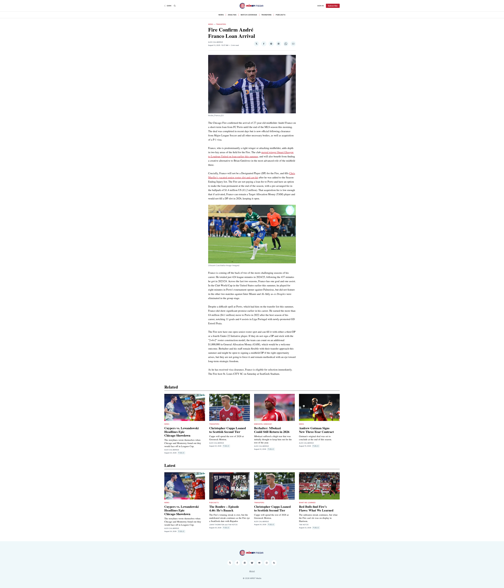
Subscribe (333, 6)
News (221, 15)
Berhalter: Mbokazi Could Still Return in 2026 (271, 430)
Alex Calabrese (215, 42)
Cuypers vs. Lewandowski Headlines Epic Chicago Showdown (181, 432)
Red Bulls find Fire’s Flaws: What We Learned (316, 508)
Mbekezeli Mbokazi (263, 424)
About (252, 571)
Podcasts (280, 15)
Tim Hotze (232, 525)
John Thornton (216, 525)
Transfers (266, 15)
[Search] (175, 6)
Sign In (320, 6)
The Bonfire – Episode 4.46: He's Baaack (224, 508)
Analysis (232, 15)
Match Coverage (249, 15)
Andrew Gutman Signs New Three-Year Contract (316, 430)
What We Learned (307, 503)
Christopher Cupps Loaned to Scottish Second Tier (227, 430)
